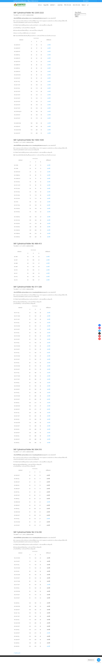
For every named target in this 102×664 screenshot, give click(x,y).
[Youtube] (99, 339)
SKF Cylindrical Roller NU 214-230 (28, 532)
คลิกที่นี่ (49, 44)
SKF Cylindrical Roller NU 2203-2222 (29, 12)
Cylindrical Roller (30, 15)
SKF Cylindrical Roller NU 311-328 (28, 286)
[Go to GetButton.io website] (98, 662)
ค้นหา (76, 16)
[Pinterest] (99, 336)
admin (17, 15)
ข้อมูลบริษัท (46, 5)
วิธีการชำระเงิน (67, 5)
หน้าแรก (40, 5)
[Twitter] (99, 331)
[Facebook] (99, 325)
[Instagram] (99, 328)
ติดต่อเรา (84, 5)
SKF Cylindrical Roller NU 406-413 (28, 243)
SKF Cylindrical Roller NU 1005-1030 (29, 140)
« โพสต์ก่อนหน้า (17, 653)
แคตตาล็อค (60, 5)
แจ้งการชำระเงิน (76, 5)
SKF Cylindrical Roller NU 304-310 (28, 449)
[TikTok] (99, 333)
